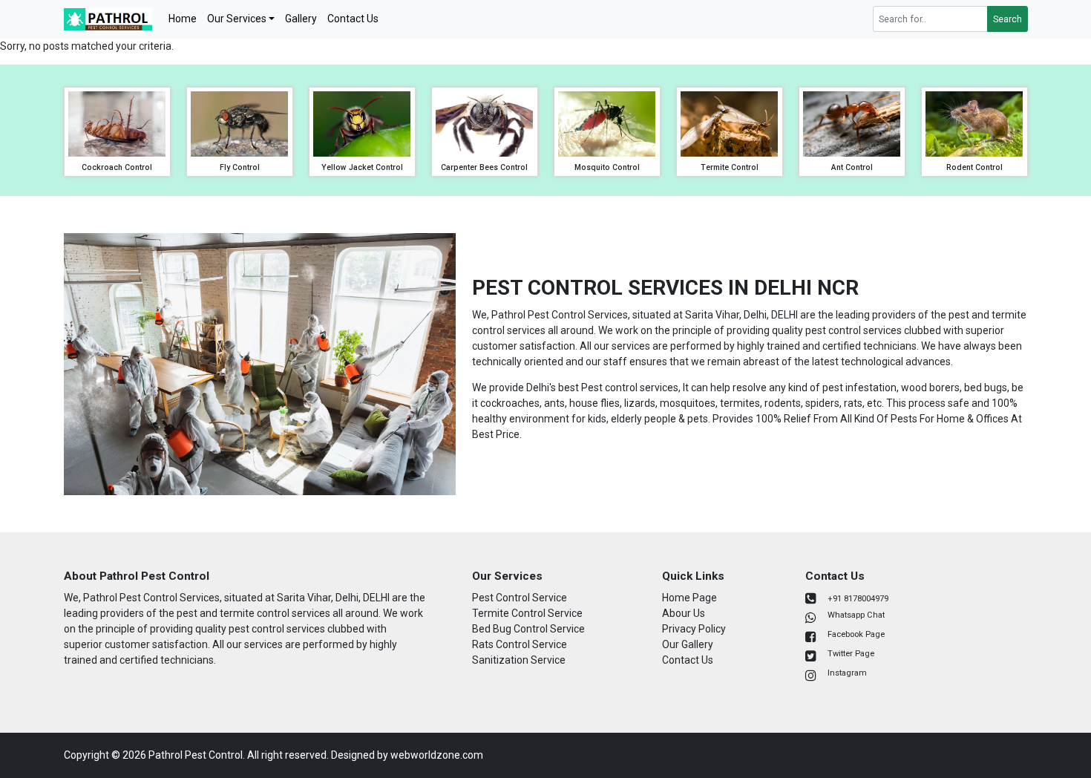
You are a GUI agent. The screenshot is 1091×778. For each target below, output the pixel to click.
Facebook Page (856, 634)
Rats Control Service (519, 644)
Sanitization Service (519, 660)
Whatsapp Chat (856, 615)
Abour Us (683, 613)
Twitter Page (851, 653)
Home (182, 18)
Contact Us (353, 18)
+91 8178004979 (858, 599)
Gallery (301, 18)
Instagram (847, 673)
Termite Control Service (527, 613)
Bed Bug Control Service (528, 629)
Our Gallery (687, 644)
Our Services (236, 18)
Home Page (689, 598)
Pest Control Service (519, 598)
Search (1007, 19)
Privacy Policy (694, 629)
